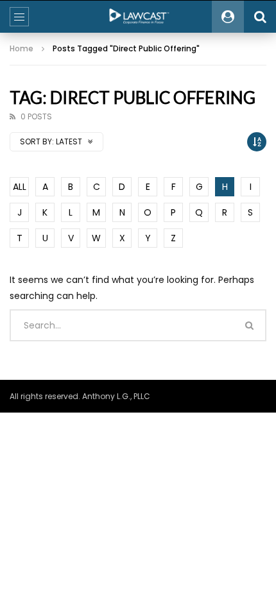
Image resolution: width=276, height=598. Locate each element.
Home (21, 48)
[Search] (260, 17)
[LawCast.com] (138, 16)
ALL (19, 186)
